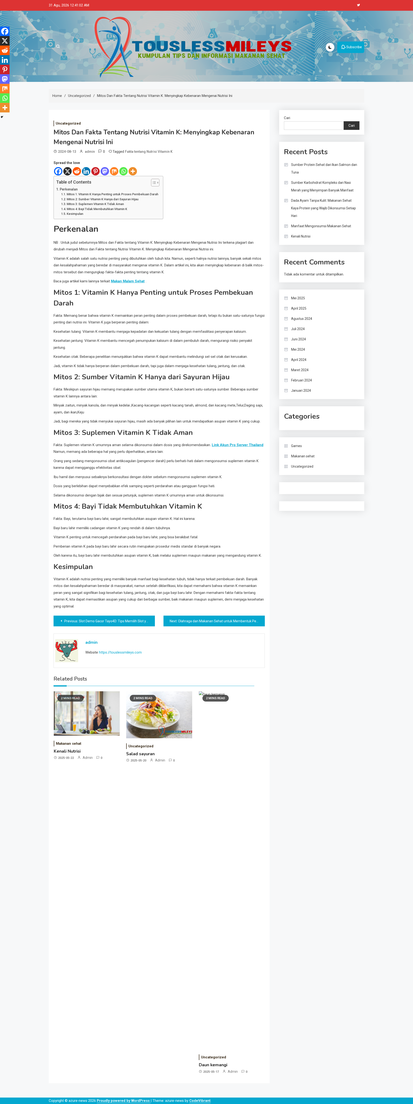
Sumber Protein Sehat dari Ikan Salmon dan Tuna (324, 168)
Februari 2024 (301, 380)
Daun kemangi (213, 1065)
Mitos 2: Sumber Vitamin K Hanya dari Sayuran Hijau (102, 199)
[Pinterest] (95, 171)
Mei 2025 (298, 298)
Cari (287, 118)
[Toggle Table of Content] (152, 183)
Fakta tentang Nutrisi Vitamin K (149, 151)
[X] (67, 171)
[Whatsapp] (123, 171)
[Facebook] (58, 171)
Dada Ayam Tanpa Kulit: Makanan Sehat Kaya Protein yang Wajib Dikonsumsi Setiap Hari (323, 208)
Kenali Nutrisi (67, 751)
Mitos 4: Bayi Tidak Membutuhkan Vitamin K (97, 209)
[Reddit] (77, 171)
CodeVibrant (200, 1101)
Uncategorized (68, 123)
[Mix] (114, 171)
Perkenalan (69, 189)
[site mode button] (330, 47)
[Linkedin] (86, 171)
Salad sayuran (140, 754)
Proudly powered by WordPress (124, 1101)
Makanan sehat (68, 743)
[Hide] (2, 117)
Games (296, 446)
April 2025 (298, 308)
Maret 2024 (300, 370)
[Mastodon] (105, 171)
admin (90, 151)
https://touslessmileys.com (120, 652)
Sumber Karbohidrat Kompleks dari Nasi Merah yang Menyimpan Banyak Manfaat (322, 186)
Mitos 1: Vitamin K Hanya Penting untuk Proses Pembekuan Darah (112, 194)
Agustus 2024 (301, 319)
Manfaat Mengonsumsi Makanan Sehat (321, 226)
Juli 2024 (298, 329)
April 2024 (298, 360)
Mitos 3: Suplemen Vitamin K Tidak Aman (95, 204)
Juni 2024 (298, 339)
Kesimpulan (75, 214)
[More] (133, 171)
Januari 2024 (301, 390)
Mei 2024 (298, 349)
